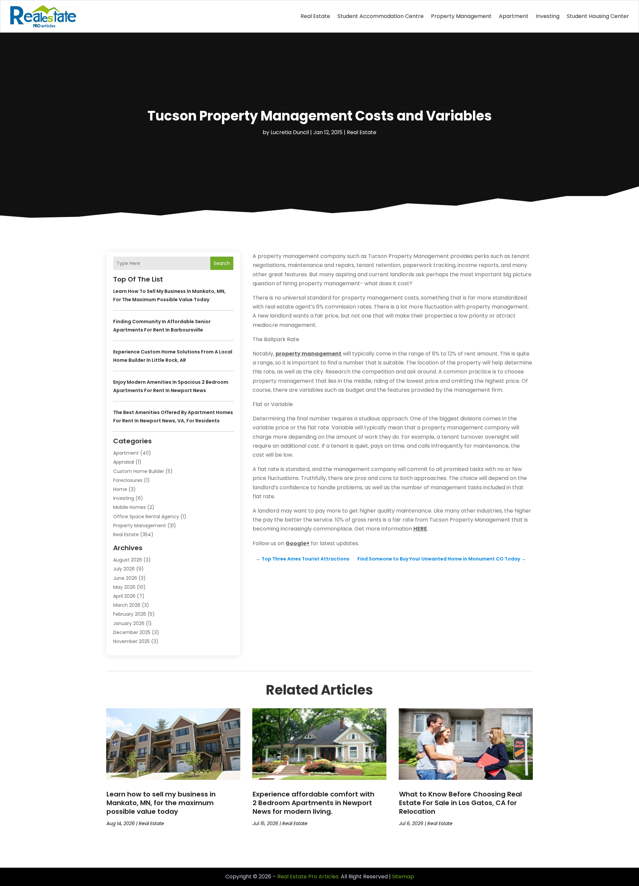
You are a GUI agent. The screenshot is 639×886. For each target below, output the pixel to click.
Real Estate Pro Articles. (308, 876)
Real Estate (315, 16)
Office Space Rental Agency (146, 516)
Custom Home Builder (138, 471)
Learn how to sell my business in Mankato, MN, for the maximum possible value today (161, 802)
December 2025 (131, 632)
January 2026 (128, 623)
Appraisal (123, 462)
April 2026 (124, 596)
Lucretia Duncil (290, 132)
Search (222, 263)
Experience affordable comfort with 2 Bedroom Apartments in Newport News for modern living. (313, 802)
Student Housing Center (598, 16)
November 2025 (131, 641)
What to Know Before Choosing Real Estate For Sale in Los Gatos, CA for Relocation (460, 802)
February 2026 (129, 614)
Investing (547, 16)
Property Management (461, 16)
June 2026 (125, 578)
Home (120, 489)
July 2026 (124, 568)
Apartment (514, 16)
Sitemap (403, 876)
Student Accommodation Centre (380, 16)
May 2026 (124, 587)
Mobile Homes (129, 507)
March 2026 (126, 605)
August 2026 (127, 559)
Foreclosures (127, 480)
